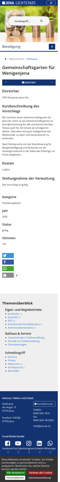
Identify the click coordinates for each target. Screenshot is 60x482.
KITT (10, 320)
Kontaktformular (45, 404)
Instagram (28, 448)
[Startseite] (6, 59)
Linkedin (39, 448)
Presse (11, 360)
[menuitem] (29, 318)
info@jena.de (40, 426)
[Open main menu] (51, 3)
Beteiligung (11, 46)
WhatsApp (50, 448)
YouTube (18, 448)
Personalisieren (15, 477)
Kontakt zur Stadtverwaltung (23, 341)
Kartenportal (15, 367)
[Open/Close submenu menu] (52, 47)
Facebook (7, 448)
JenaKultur (14, 313)
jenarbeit (13, 317)
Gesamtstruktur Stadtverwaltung (26, 337)
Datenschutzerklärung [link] (40, 477)
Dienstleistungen (17, 344)
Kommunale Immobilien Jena (24, 324)
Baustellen (14, 370)
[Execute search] (41, 20)
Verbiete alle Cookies (40, 472)
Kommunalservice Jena (20, 327)
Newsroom (14, 363)
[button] (8, 255)
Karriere (12, 356)
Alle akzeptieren (16, 472)
